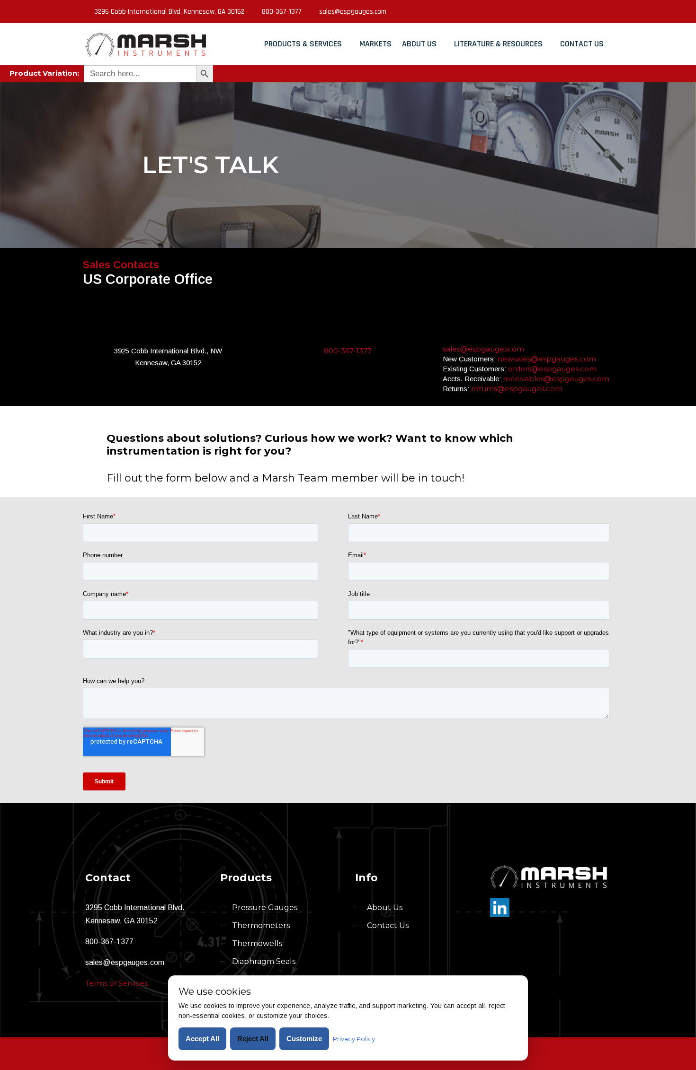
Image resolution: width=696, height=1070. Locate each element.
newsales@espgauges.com (547, 358)
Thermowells (257, 943)
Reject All (252, 1039)
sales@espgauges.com (352, 11)
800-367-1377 (282, 11)
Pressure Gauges (264, 907)
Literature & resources (498, 43)
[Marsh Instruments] (145, 44)
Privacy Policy (354, 1039)
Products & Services (303, 43)
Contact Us (582, 43)
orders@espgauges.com (552, 368)
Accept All (202, 1039)
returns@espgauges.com (516, 388)
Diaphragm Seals (263, 961)
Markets (375, 43)
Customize (304, 1039)
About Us (419, 43)
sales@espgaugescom (483, 348)
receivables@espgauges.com (556, 378)
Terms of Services (116, 983)
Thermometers (261, 925)
